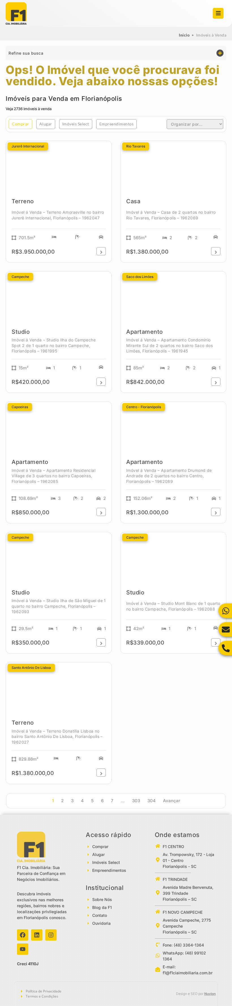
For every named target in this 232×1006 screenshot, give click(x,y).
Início (184, 35)
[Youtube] (22, 949)
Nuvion (210, 994)
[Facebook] (22, 935)
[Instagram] (51, 935)
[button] (116, 53)
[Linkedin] (36, 935)
